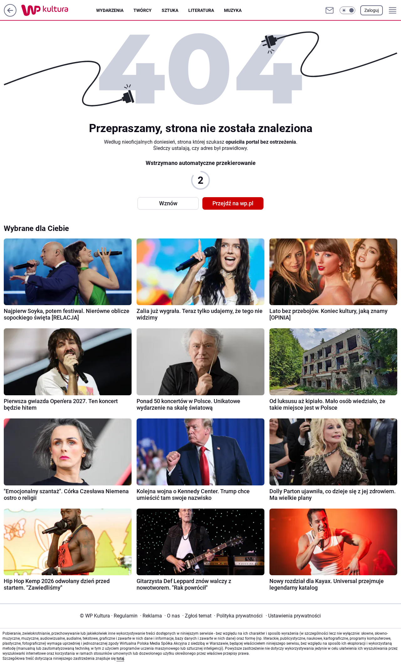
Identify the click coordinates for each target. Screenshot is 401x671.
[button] (347, 10)
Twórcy (142, 10)
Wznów (168, 203)
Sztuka (170, 10)
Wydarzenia (109, 10)
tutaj (120, 658)
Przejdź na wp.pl (232, 203)
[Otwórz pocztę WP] (330, 10)
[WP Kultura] (58, 10)
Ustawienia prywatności (293, 616)
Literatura (201, 10)
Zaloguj (371, 10)
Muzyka (233, 10)
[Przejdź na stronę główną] (10, 15)
